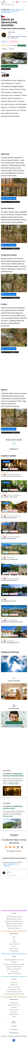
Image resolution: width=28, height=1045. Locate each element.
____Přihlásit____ (13, 2)
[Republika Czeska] (5, 474)
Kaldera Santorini (14, 1009)
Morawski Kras (9, 474)
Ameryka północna (14, 948)
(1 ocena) (13, 45)
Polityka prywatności (14, 1032)
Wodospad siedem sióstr (14, 1005)
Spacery (11, 48)
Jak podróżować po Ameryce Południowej (14, 994)
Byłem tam (4, 41)
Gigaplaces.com (4, 1)
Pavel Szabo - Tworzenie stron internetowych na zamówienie (14, 1036)
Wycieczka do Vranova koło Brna (9, 559)
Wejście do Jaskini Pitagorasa (14, 969)
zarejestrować (11, 864)
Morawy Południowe (16, 474)
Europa (2, 474)
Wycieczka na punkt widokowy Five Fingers (14, 964)
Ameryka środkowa (14, 950)
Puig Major (14, 1007)
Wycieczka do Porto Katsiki (14, 973)
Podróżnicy (14, 1026)
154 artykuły (18, 36)
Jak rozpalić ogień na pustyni (14, 989)
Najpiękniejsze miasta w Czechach (14, 916)
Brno (8, 620)
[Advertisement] (14, 135)
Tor (9, 34)
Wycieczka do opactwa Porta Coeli (10, 642)
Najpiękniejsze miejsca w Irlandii (14, 925)
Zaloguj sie (6, 865)
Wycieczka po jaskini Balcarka (9, 517)
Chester (14, 1016)
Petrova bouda (14, 971)
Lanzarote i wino (14, 982)
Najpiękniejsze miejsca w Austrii (14, 918)
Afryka (14, 937)
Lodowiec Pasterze (14, 1002)
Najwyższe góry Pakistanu (14, 928)
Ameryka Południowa (14, 943)
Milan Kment (8, 201)
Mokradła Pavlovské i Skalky (8, 601)
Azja (14, 939)
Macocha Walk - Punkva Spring (9, 497)
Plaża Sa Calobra (14, 1012)
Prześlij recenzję (21, 45)
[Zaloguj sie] (14, 443)
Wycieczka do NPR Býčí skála (8, 538)
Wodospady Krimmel (14, 1014)
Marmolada (14, 962)
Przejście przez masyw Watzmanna (14, 966)
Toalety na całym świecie (14, 987)
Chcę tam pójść (13, 41)
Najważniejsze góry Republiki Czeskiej (14, 921)
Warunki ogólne (14, 1029)
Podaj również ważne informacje (14, 722)
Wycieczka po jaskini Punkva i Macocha (11, 476)
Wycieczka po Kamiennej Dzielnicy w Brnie (12, 621)
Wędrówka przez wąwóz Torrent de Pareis (14, 959)
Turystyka (4, 48)
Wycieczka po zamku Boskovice (9, 580)
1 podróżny (18, 851)
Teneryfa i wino (14, 984)
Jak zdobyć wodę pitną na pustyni (14, 991)
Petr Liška (7, 352)
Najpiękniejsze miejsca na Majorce (14, 923)
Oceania (14, 946)
